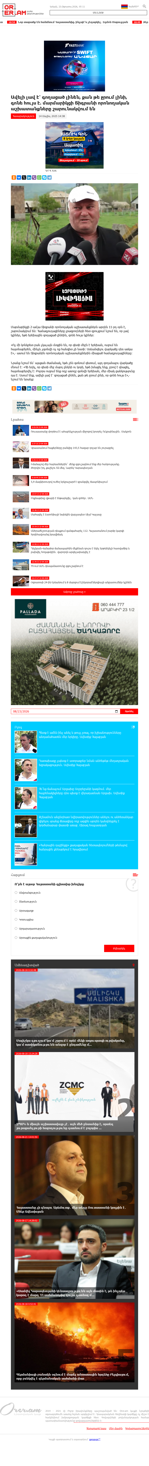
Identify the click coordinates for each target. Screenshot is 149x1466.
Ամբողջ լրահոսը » (74, 591)
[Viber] (34, 177)
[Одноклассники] (14, 177)
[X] (24, 177)
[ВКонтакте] (19, 177)
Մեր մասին (115, 1428)
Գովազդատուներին (137, 1428)
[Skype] (44, 177)
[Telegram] (49, 177)
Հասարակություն (23, 116)
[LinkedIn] (29, 177)
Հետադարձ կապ (96, 1428)
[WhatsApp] (39, 177)
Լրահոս (17, 419)
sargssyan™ (94, 1439)
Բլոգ (18, 727)
